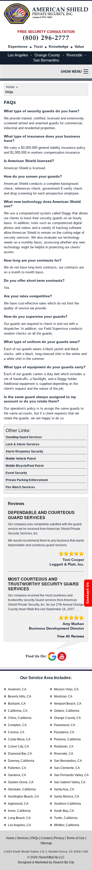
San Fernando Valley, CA (71, 775)
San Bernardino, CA (68, 761)
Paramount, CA (64, 725)
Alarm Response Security (24, 451)
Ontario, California (66, 711)
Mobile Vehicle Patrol (21, 458)
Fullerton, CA (17, 768)
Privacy (59, 838)
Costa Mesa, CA (19, 739)
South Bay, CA (64, 811)
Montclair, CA (63, 696)
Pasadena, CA (64, 732)
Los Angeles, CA (19, 825)
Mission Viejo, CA (66, 689)
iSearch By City (63, 862)
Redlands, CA (63, 746)
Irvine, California (19, 811)
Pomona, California (67, 739)
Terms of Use (75, 838)
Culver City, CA (18, 746)
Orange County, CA (67, 718)
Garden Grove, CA (20, 782)
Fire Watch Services (20, 487)
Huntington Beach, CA (23, 796)
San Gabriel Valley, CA (69, 782)
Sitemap (46, 843)
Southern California (67, 803)
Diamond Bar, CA (20, 753)
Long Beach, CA (19, 818)
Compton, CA (17, 725)
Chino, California (19, 718)
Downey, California (21, 761)
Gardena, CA (17, 775)
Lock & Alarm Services (22, 444)
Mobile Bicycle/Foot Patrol (24, 466)
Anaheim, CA (17, 689)
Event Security (16, 473)
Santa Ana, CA (64, 789)
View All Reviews (70, 636)
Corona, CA (16, 732)
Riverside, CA (63, 753)
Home (10, 87)
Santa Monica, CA (66, 796)
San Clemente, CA (67, 768)
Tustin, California (65, 818)
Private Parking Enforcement (27, 480)
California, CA (17, 711)
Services (23, 838)
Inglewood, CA (18, 803)
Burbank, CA (17, 703)
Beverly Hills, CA (19, 696)
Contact (46, 838)
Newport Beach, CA (67, 703)
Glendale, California (22, 789)
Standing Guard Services (24, 437)
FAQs (35, 838)
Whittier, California (66, 825)
